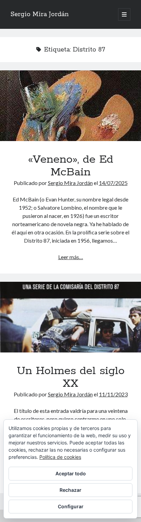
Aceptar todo (70, 473)
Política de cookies (60, 457)
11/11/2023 (113, 394)
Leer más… (70, 257)
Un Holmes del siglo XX (70, 317)
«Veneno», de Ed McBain (70, 105)
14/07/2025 (113, 182)
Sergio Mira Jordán (40, 14)
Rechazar (70, 490)
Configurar (71, 506)
